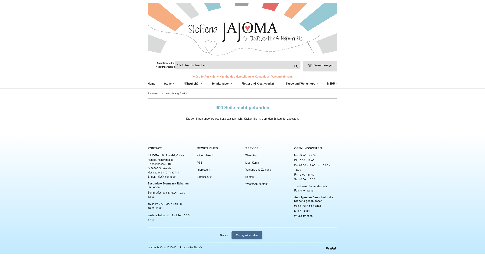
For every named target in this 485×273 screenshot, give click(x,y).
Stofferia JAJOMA (166, 247)
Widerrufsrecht (205, 155)
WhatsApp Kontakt (256, 184)
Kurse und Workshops (301, 83)
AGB (199, 162)
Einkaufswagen (323, 65)
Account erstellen (165, 66)
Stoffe (168, 83)
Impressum (203, 169)
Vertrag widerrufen (247, 235)
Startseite (153, 93)
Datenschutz (204, 177)
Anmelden (162, 63)
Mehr (331, 83)
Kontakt (249, 177)
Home (151, 83)
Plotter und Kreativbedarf (258, 83)
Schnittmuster (220, 83)
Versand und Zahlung (258, 169)
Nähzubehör (192, 83)
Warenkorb (251, 155)
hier (260, 118)
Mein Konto (252, 162)
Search (224, 235)
